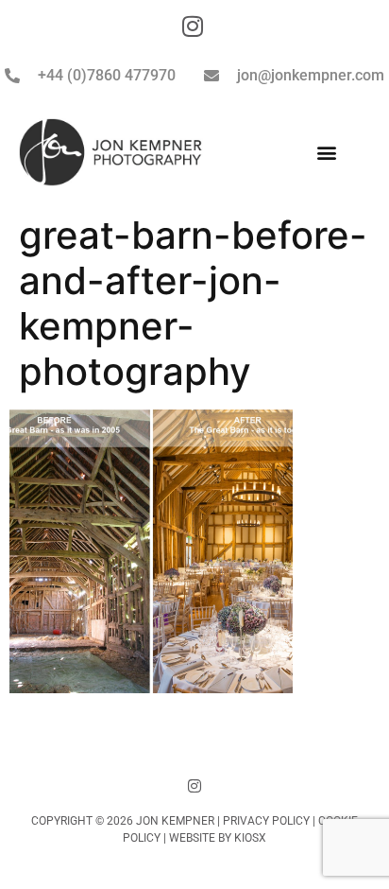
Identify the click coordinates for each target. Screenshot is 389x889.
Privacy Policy (266, 821)
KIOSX (250, 838)
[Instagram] (194, 785)
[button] (326, 152)
